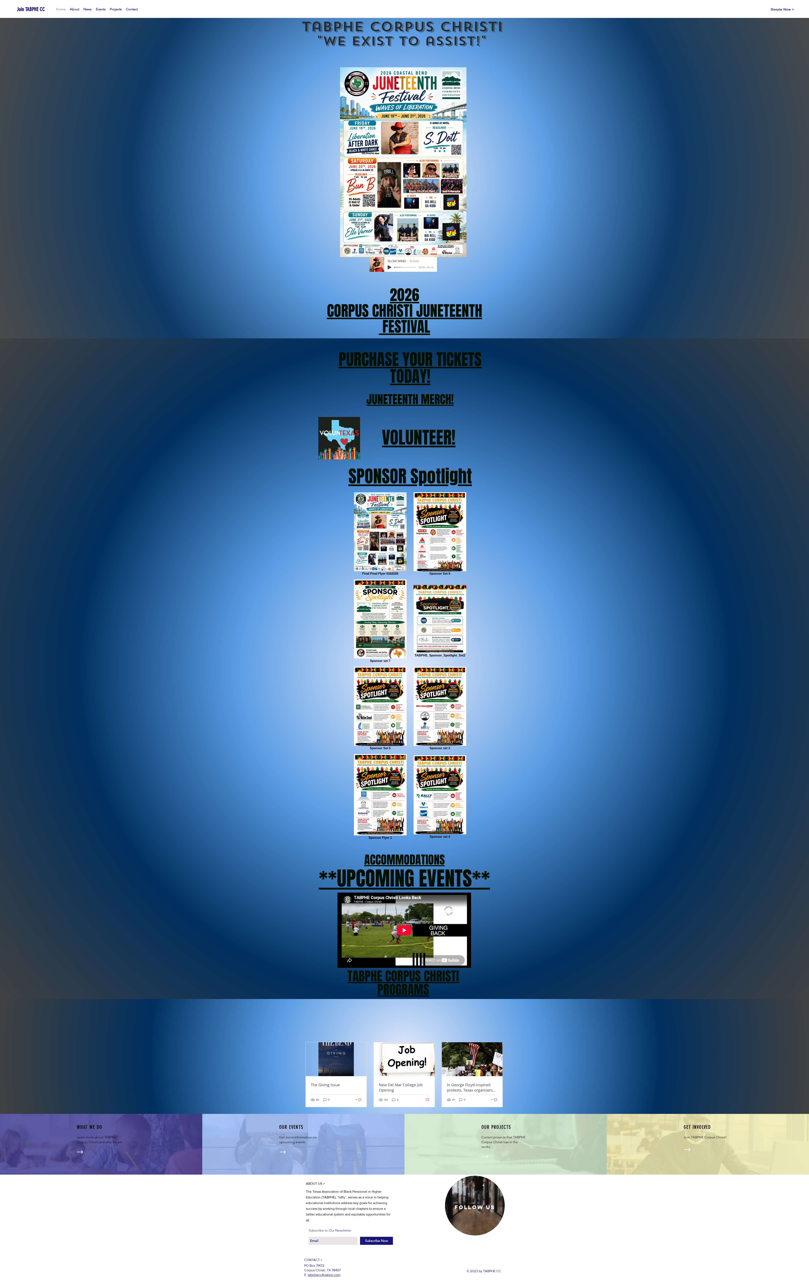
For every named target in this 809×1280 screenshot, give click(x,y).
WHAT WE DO (89, 1127)
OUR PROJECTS (496, 1127)
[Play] (389, 267)
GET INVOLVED (697, 1127)
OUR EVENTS (291, 1127)
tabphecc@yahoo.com (324, 1275)
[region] (475, 1206)
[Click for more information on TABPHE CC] (80, 1152)
